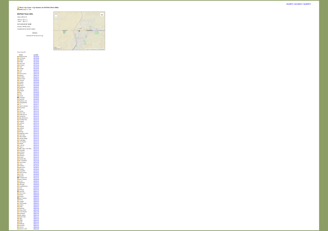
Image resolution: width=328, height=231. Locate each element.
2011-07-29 (36, 101)
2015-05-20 (36, 80)
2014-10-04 (36, 84)
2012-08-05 (36, 95)
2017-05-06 (36, 58)
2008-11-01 (36, 223)
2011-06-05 (36, 174)
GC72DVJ (298, 4)
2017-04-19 (36, 65)
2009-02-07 (36, 206)
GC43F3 (289, 4)
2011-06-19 (36, 169)
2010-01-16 (36, 189)
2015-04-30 (36, 82)
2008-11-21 (36, 217)
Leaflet (87, 49)
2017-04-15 (36, 68)
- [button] (56, 16)
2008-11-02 (36, 218)
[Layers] (102, 14)
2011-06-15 (36, 172)
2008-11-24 (36, 215)
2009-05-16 (36, 201)
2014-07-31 (36, 89)
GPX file (35, 33)
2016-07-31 (36, 70)
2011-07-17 (36, 104)
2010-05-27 (36, 181)
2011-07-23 (36, 102)
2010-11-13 (36, 177)
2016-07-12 (36, 75)
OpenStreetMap (101, 49)
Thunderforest (93, 49)
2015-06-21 (36, 78)
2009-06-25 (36, 199)
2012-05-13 (36, 97)
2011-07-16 (36, 109)
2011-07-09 (36, 160)
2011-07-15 (36, 150)
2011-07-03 (36, 164)
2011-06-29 (36, 165)
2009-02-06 (36, 208)
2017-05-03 (36, 60)
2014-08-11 (36, 87)
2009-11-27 (36, 191)
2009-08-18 (36, 194)
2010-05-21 (36, 182)
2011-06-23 (36, 167)
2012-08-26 (36, 94)
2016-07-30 (36, 72)
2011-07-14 (36, 159)
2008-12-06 (36, 211)
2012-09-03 (36, 92)
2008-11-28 (36, 213)
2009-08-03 (36, 196)
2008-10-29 (36, 227)
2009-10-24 (36, 193)
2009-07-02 (36, 198)
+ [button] (56, 14)
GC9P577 (307, 4)
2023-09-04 (36, 56)
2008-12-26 (36, 210)
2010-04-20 (36, 184)
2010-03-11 (36, 188)
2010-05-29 (36, 179)
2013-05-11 (36, 90)
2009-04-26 (36, 205)
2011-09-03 (36, 99)
